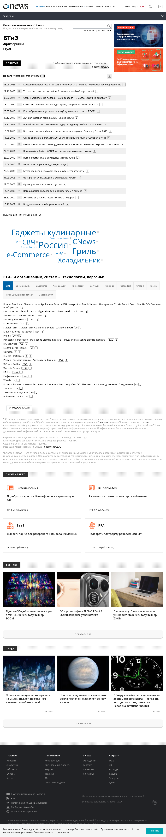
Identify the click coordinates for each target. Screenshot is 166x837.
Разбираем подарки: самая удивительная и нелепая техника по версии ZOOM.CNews (71, 144)
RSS (13, 798)
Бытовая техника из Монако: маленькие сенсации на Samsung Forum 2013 (65, 131)
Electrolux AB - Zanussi (15, 347)
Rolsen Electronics (13, 396)
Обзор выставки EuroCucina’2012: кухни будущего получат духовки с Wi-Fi (64, 137)
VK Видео (114, 769)
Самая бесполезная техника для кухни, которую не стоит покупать (60, 104)
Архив (9, 778)
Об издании (89, 760)
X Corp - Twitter (11, 364)
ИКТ (8, 285)
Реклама (87, 764)
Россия (53, 245)
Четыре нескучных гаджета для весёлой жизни (49, 177)
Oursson (8, 351)
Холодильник (79, 260)
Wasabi (7, 380)
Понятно (154, 830)
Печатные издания (55, 782)
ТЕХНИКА (99, 7)
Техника (49, 773)
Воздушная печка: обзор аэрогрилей (44, 204)
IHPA (59, 253)
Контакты (88, 773)
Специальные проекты (58, 764)
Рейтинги (11, 769)
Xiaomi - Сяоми (11, 368)
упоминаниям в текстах (27, 75)
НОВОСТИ (50, 7)
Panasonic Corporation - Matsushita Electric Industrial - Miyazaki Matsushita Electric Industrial (54, 339)
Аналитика (61, 7)
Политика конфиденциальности (29, 802)
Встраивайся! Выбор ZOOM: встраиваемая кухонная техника (57, 151)
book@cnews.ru (100, 66)
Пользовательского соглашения (51, 832)
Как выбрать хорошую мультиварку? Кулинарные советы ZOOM (59, 111)
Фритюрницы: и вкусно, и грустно (42, 184)
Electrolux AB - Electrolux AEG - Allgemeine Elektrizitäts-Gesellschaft (40, 311)
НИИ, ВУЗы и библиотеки (19, 294)
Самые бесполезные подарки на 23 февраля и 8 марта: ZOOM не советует (65, 97)
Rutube (113, 773)
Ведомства (41, 285)
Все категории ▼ (98, 30)
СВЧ (28, 241)
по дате (7, 75)
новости (103, 422)
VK (110, 764)
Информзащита (12, 376)
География (125, 285)
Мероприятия (46, 294)
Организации (23, 285)
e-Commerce (28, 254)
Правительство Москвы (59, 238)
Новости (11, 760)
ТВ (113, 7)
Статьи (140, 285)
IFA (15, 241)
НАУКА (108, 7)
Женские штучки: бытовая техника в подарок (48, 197)
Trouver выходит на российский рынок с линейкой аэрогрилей (58, 91)
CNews (84, 241)
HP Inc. (7, 372)
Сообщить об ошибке (23, 807)
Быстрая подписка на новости (28, 793)
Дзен (112, 782)
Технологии (78, 285)
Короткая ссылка (21, 408)
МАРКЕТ (89, 7)
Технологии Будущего (15, 392)
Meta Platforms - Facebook (17, 331)
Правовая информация (24, 811)
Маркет (49, 769)
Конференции (52, 760)
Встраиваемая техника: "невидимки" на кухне (49, 157)
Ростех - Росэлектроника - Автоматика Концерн (29, 360)
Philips (7, 335)
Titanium (8, 388)
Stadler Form (28, 247)
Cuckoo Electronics (13, 355)
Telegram (114, 778)
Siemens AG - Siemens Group (19, 315)
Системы (94, 285)
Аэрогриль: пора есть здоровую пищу (44, 164)
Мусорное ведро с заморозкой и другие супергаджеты (53, 170)
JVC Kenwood (10, 343)
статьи (145, 422)
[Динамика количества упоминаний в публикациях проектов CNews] (109, 76)
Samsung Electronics (14, 319)
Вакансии (88, 769)
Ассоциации (59, 285)
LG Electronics (11, 323)
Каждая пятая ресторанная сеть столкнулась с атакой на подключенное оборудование (72, 84)
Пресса (153, 285)
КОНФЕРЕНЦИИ (76, 7)
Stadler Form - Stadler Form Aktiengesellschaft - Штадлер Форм (38, 327)
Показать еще (83, 634)
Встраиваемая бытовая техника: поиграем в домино (52, 190)
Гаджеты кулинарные (53, 232)
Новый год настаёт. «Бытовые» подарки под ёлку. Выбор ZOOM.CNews (63, 124)
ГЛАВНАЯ (40, 7)
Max (111, 760)
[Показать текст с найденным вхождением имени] (43, 76)
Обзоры (10, 773)
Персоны (109, 285)
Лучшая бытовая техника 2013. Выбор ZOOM (48, 117)
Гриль (84, 250)
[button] (150, 7)
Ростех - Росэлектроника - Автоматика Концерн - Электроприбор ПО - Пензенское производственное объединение (68, 384)
